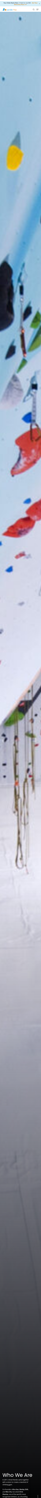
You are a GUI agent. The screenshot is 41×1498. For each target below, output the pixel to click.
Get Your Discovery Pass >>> (25, 3)
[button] (37, 9)
